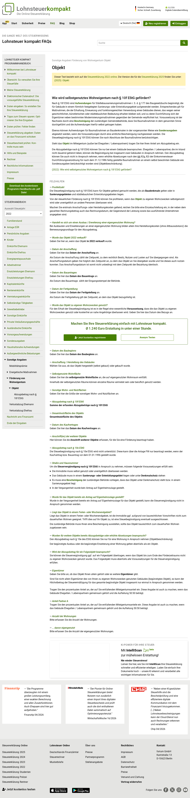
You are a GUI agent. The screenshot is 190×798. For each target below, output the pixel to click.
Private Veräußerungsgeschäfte (23, 322)
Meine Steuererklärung (18, 90)
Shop (72, 23)
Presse (10, 178)
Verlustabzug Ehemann (21, 404)
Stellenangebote (94, 762)
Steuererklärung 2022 (13, 767)
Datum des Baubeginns (64, 350)
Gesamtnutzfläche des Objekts (68, 413)
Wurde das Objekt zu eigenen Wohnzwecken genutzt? (80, 305)
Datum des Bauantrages (64, 272)
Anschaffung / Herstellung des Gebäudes (73, 362)
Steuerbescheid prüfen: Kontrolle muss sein (21, 145)
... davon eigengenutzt (63, 627)
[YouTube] (185, 789)
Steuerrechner (57, 757)
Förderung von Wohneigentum (87, 60)
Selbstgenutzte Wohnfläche (66, 373)
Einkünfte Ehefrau (16, 252)
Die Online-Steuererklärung (33, 14)
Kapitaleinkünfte (15, 284)
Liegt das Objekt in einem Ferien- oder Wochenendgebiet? (82, 512)
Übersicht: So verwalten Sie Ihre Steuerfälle (23, 81)
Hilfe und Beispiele (16, 153)
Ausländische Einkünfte (19, 328)
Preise (41, 23)
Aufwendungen (83, 103)
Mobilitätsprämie (18, 366)
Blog (62, 23)
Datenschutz (127, 762)
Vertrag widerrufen (131, 782)
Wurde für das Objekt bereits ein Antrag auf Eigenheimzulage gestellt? (88, 497)
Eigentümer (58, 570)
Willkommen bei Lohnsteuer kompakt (21, 71)
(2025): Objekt (61, 80)
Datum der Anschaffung (64, 249)
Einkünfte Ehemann (17, 246)
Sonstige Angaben (61, 60)
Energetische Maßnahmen (23, 372)
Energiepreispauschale (19, 258)
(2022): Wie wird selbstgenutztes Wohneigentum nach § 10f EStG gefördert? (92, 169)
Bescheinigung (82, 121)
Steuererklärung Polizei (14, 777)
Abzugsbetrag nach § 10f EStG (68, 401)
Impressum (13, 172)
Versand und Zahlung (132, 777)
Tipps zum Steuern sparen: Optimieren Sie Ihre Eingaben (24, 118)
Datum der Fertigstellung (65, 288)
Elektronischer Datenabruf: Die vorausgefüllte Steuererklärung (23, 98)
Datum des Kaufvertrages (65, 424)
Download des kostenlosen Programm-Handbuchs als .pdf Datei (23, 189)
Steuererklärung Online (15, 745)
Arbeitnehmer (14, 265)
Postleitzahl (58, 187)
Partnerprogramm (94, 757)
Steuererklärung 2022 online (102, 76)
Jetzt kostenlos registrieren (91, 337)
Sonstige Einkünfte (17, 315)
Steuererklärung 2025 (152, 76)
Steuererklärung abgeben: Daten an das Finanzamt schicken (24, 134)
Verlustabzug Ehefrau (20, 410)
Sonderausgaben (168, 130)
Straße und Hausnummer (65, 463)
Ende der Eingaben (16, 423)
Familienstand (14, 220)
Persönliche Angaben (18, 233)
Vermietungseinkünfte (18, 296)
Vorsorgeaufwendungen (19, 334)
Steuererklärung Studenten (16, 772)
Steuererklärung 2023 (13, 762)
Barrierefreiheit (129, 767)
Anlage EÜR (13, 227)
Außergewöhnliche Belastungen (23, 353)
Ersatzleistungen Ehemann (21, 271)
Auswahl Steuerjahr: (15, 208)
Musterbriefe (56, 762)
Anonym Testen (147, 337)
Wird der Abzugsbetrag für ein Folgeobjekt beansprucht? (81, 552)
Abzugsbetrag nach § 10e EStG (68, 447)
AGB (123, 757)
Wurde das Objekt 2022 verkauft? (69, 237)
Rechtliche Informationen (20, 165)
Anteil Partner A (60, 601)
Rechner (11, 159)
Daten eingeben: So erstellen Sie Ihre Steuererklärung (24, 108)
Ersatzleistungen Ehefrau (20, 277)
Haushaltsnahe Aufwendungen (23, 347)
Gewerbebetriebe (15, 309)
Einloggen (180, 23)
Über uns (90, 745)
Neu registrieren (157, 23)
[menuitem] (130, 23)
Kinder (10, 239)
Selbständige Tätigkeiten (20, 303)
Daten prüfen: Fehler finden (21, 126)
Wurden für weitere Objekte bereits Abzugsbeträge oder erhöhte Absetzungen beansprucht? (99, 535)
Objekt (107, 60)
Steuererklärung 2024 (13, 757)
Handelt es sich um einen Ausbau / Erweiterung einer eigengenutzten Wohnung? (93, 222)
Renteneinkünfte (15, 290)
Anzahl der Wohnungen (64, 616)
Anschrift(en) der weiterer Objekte (69, 436)
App (4, 23)
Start (14, 23)
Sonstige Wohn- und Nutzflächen (69, 390)
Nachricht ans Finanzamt (20, 416)
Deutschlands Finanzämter (64, 752)
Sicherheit (27, 23)
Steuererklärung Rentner (15, 782)
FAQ (52, 23)
